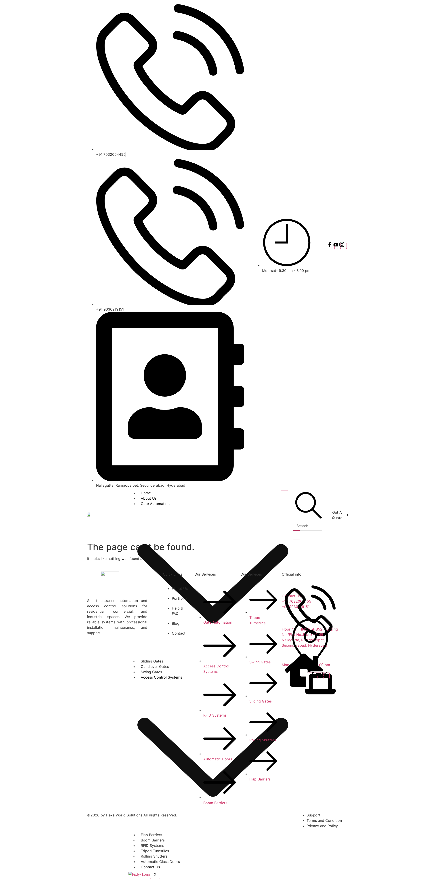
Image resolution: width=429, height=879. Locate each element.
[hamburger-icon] (284, 492)
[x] (336, 246)
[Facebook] (330, 246)
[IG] (342, 246)
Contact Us (150, 867)
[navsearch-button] (308, 518)
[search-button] (296, 535)
